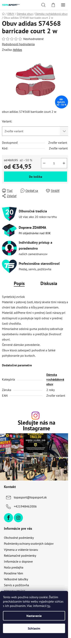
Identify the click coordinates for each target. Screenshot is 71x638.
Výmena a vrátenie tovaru (21, 550)
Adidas (17, 50)
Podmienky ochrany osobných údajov (29, 543)
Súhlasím (34, 628)
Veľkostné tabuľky (16, 579)
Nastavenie (34, 616)
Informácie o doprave (18, 561)
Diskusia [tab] (48, 283)
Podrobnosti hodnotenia (18, 44)
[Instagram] (18, 517)
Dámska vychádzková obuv (55, 379)
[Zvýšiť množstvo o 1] (64, 163)
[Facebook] (8, 517)
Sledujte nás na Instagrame (36, 425)
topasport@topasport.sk (30, 497)
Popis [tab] (19, 283)
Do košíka (35, 177)
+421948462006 (25, 506)
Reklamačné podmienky (20, 555)
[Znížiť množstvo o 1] (44, 163)
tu (48, 606)
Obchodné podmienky (19, 538)
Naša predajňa (13, 567)
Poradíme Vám (13, 573)
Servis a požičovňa (16, 585)
